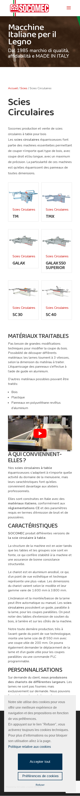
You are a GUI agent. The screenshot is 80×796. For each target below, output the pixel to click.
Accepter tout (40, 762)
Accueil (13, 88)
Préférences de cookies (40, 776)
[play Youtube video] (40, 433)
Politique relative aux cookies (29, 746)
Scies (23, 88)
